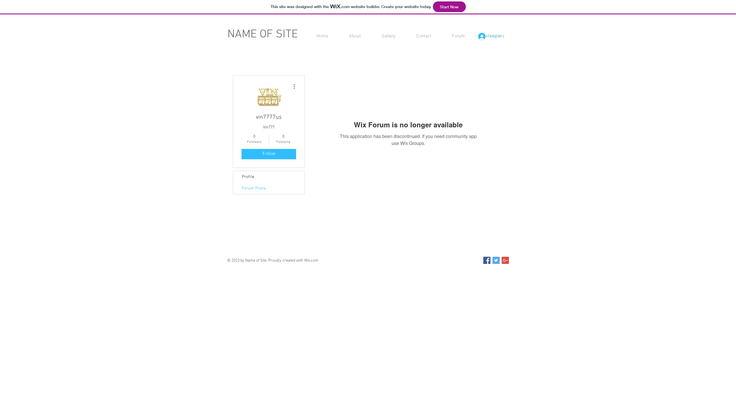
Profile (248, 176)
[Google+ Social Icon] (505, 260)
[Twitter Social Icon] (496, 260)
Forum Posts (254, 188)
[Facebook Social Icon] (486, 260)
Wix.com (311, 260)
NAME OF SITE (262, 34)
